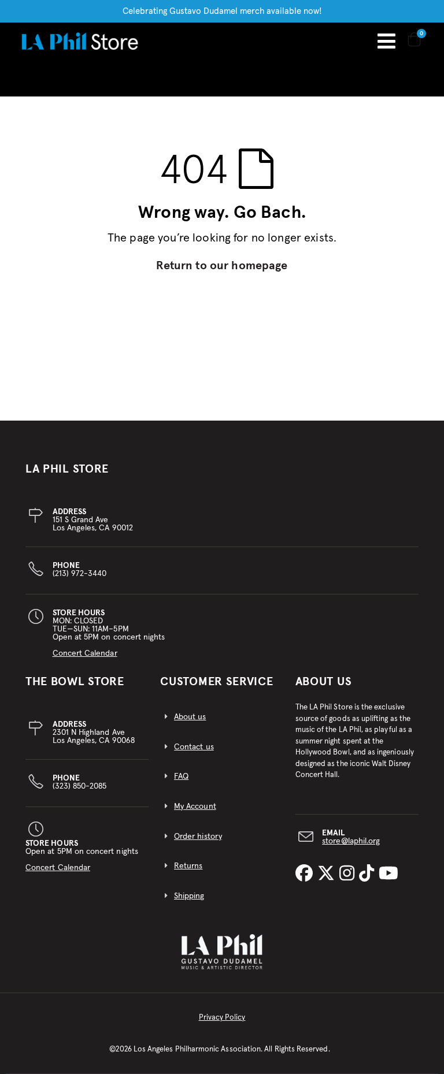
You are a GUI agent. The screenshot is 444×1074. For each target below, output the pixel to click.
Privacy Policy (222, 1017)
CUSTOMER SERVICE (216, 681)
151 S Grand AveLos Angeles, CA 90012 (93, 520)
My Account (195, 806)
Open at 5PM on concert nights (81, 855)
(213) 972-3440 (80, 570)
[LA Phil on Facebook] (306, 874)
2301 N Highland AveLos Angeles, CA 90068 (94, 732)
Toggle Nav (386, 41)
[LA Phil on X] (328, 874)
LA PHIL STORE (67, 469)
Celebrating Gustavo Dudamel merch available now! (222, 11)
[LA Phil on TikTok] (369, 874)
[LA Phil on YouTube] (388, 874)
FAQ (181, 776)
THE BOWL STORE (74, 681)
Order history (198, 837)
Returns (188, 866)
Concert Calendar (85, 653)
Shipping (189, 896)
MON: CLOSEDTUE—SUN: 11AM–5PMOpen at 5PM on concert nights (109, 633)
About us (190, 717)
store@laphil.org (351, 841)
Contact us (194, 747)
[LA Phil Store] (79, 40)
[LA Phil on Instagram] (349, 874)
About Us (323, 681)
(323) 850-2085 (80, 782)
